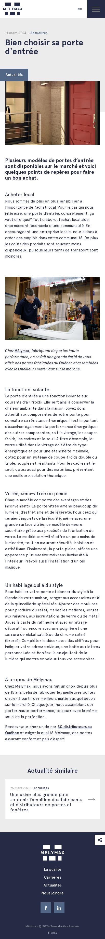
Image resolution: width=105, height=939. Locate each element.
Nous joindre (52, 893)
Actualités (14, 75)
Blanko (53, 932)
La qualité (52, 869)
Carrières (52, 877)
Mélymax (22, 350)
